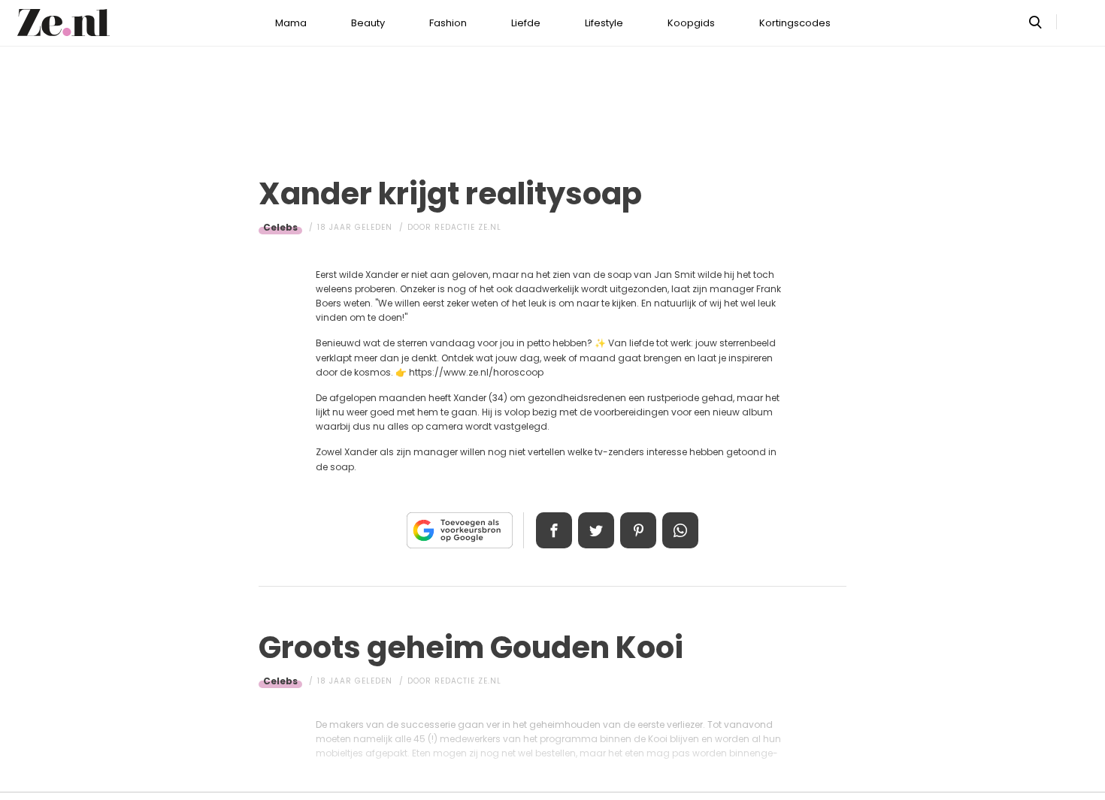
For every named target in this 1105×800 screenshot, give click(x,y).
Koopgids (691, 23)
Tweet (596, 530)
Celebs (280, 227)
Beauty (368, 23)
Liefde (525, 23)
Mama (291, 23)
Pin (638, 530)
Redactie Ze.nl (467, 227)
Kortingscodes (795, 23)
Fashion (448, 23)
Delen (554, 530)
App (680, 530)
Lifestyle (604, 23)
